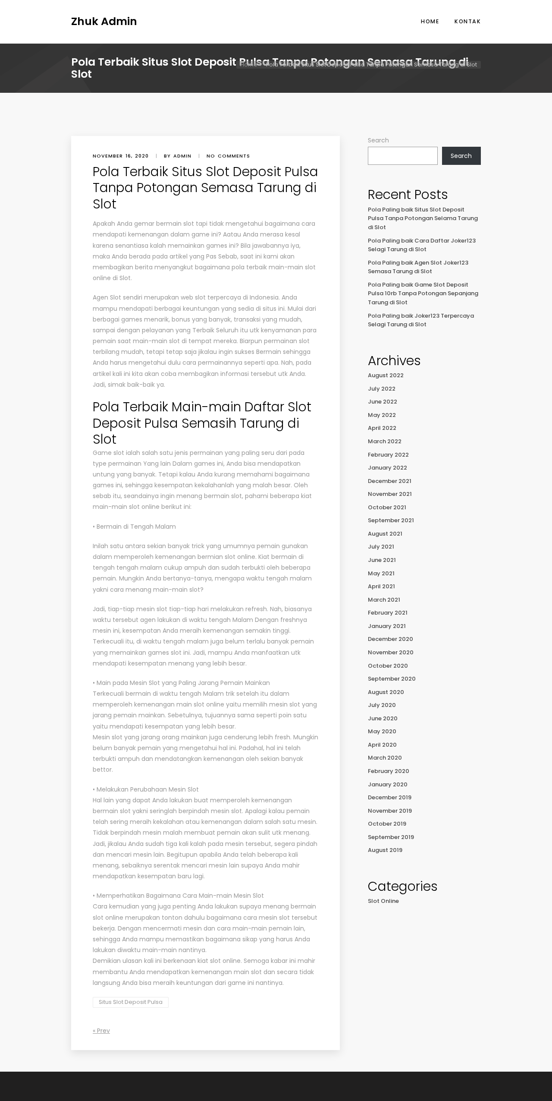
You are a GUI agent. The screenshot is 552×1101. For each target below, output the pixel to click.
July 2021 (381, 547)
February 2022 (388, 455)
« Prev (101, 1030)
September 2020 (392, 679)
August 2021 (385, 534)
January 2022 (387, 468)
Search (378, 140)
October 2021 (387, 507)
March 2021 (384, 600)
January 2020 (388, 784)
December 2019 (389, 797)
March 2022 (384, 441)
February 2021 (388, 613)
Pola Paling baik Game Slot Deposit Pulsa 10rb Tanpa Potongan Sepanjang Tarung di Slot (423, 293)
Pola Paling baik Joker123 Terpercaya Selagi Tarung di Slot (421, 320)
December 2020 (390, 639)
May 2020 (382, 731)
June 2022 (382, 401)
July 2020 (382, 705)
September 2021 (391, 520)
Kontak (468, 21)
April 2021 (381, 586)
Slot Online (383, 901)
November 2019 (390, 811)
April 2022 (382, 428)
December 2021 (389, 481)
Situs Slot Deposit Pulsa (131, 1002)
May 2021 (381, 573)
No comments (228, 155)
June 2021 (382, 560)
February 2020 (388, 771)
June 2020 (383, 718)
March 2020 (385, 758)
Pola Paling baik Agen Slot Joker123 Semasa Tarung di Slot (418, 267)
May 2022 (382, 415)
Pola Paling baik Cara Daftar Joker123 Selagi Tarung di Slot (422, 245)
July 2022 (381, 389)
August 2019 (385, 850)
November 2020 (391, 652)
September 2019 (391, 837)
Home (430, 21)
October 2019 (387, 824)
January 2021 (387, 626)
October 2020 (388, 666)
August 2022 (386, 375)
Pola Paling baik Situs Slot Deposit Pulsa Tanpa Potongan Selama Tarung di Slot (423, 218)
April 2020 (382, 745)
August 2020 (386, 692)
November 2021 (390, 494)
